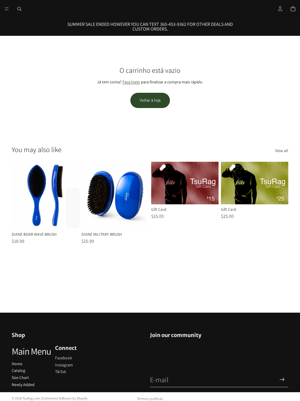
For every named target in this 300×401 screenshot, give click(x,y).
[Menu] (6, 9)
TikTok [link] (60, 371)
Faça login (131, 82)
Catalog (18, 370)
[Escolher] (70, 220)
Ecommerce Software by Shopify (64, 398)
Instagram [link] (64, 365)
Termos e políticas (150, 398)
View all (281, 150)
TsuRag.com (31, 398)
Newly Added (23, 384)
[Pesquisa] (19, 8)
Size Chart (20, 377)
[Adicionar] (279, 195)
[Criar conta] (282, 379)
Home (17, 363)
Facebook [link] (63, 357)
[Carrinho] (293, 8)
